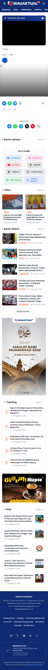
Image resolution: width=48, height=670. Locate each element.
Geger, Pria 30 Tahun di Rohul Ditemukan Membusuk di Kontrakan (32, 237)
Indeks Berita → (24, 311)
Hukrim (38, 9)
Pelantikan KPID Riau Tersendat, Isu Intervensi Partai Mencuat (26, 437)
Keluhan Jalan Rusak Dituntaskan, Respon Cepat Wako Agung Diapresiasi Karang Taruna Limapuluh (32, 269)
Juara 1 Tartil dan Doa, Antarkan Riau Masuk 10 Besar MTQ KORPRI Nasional (18, 563)
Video (6, 212)
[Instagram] (17, 635)
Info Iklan (18, 625)
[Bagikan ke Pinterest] (33, 126)
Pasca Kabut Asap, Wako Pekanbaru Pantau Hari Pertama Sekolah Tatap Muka (30, 300)
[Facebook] (11, 635)
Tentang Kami (9, 618)
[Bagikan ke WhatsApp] (9, 103)
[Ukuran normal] (9, 109)
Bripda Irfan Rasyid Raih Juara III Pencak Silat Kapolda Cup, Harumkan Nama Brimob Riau (30, 254)
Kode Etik (7, 622)
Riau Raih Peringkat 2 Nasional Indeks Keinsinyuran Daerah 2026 (18, 578)
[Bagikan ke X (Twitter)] (27, 126)
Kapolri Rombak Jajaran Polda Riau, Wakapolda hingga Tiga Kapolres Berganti (27, 410)
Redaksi (20, 618)
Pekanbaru (26, 9)
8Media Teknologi (36, 665)
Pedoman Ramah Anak (23, 622)
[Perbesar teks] (15, 109)
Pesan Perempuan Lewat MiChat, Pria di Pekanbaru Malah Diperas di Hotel (35, 218)
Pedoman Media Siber (35, 618)
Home (5, 49)
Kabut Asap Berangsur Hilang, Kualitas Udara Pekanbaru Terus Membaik (25, 425)
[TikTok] (36, 635)
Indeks (40, 139)
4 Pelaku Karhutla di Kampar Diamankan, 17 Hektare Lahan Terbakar (32, 283)
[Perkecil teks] (4, 109)
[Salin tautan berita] (39, 126)
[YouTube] (24, 635)
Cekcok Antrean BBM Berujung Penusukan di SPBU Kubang (12, 217)
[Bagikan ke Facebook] (4, 103)
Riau (16, 9)
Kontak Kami (29, 625)
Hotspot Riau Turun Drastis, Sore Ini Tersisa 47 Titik (25, 449)
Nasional (6, 9)
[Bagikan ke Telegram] (15, 103)
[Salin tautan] (20, 103)
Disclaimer (39, 622)
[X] (30, 635)
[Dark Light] (44, 3)
